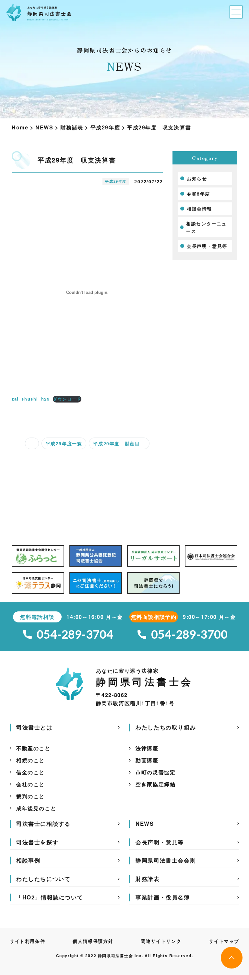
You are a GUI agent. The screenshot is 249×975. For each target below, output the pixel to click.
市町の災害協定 (155, 772)
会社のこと (30, 784)
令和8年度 (198, 193)
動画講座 (147, 760)
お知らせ (197, 178)
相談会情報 (199, 208)
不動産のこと (33, 748)
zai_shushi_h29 (31, 399)
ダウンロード (67, 399)
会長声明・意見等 (207, 246)
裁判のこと (30, 796)
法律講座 (147, 748)
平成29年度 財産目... (119, 443)
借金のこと (30, 772)
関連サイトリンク (161, 941)
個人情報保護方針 (93, 941)
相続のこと (30, 760)
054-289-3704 (75, 634)
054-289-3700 (189, 634)
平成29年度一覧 (64, 443)
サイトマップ (224, 941)
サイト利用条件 (27, 941)
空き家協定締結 (155, 784)
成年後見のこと (36, 808)
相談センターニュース (206, 227)
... (32, 443)
